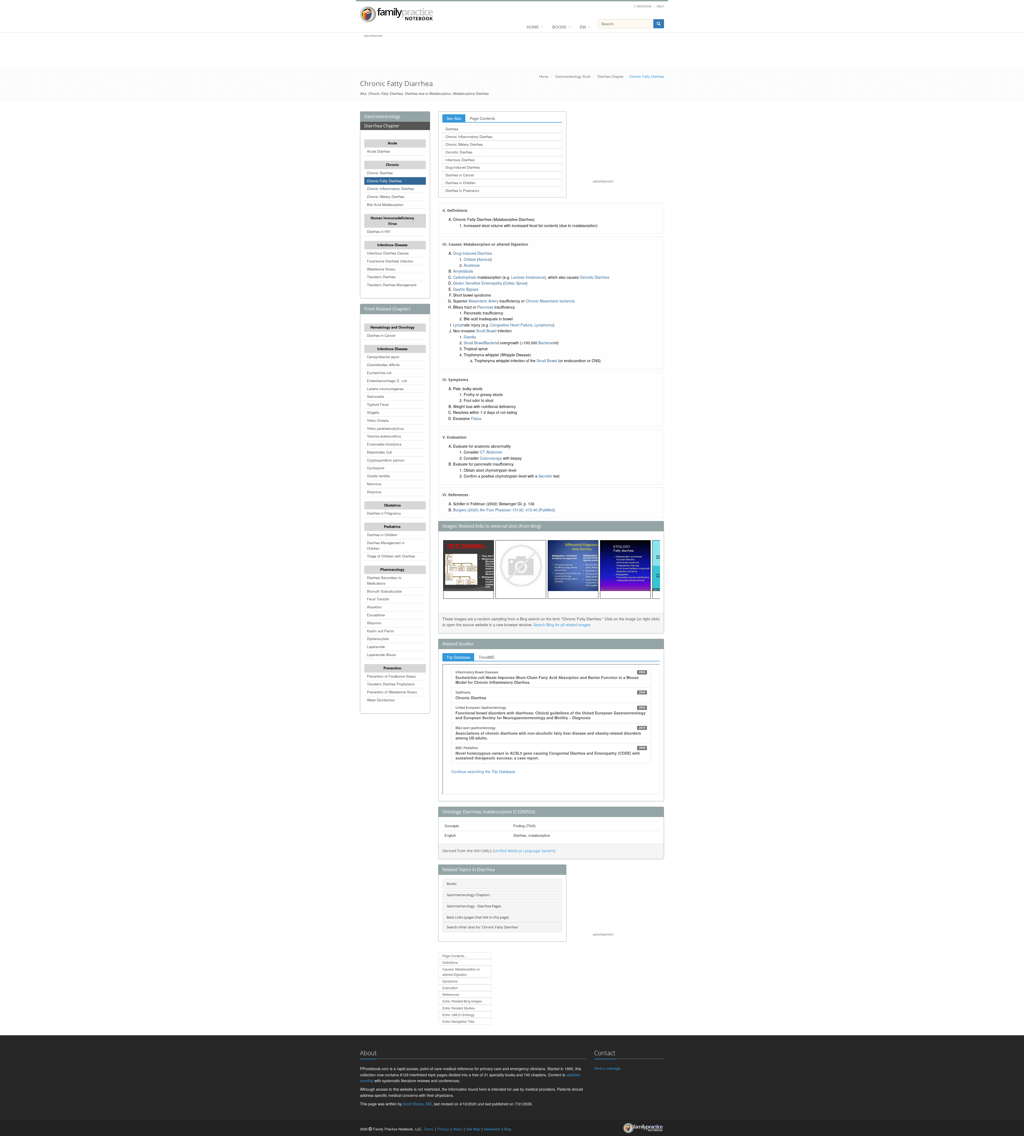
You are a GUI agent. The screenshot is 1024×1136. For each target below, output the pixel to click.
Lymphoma (543, 325)
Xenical (484, 259)
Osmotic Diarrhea (458, 152)
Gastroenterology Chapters (468, 894)
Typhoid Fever (378, 404)
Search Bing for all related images (561, 624)
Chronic (392, 164)
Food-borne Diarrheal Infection (390, 261)
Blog (507, 1128)
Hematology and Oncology (392, 327)
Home (533, 27)
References (450, 994)
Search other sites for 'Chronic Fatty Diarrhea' (482, 927)
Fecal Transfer (378, 598)
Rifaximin (374, 622)
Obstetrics (392, 505)
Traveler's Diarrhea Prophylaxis (391, 683)
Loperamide (376, 646)
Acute (392, 142)
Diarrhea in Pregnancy (384, 513)
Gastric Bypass (465, 289)
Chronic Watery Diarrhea (385, 196)
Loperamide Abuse (381, 654)
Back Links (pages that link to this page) (478, 917)
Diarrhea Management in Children (386, 545)
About (457, 1128)
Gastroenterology (382, 116)
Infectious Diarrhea (459, 159)
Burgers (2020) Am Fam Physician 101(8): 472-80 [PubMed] (504, 509)
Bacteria (491, 342)
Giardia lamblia (378, 475)
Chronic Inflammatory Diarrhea (390, 188)
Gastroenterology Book (573, 76)
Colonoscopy (491, 458)
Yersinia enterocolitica (384, 436)
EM (583, 27)
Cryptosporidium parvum (386, 460)
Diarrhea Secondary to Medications (384, 580)
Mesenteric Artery (483, 301)
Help (660, 6)
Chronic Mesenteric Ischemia (550, 301)
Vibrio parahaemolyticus (385, 428)
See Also (453, 118)
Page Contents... (454, 955)
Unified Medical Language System (524, 850)
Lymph (458, 325)
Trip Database (458, 657)
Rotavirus (374, 491)
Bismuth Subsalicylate (384, 591)
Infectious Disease (392, 244)
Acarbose (472, 265)
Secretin (545, 476)
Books (559, 27)
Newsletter (492, 1128)
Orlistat (470, 259)
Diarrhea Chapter (610, 76)
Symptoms (450, 981)
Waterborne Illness (381, 269)
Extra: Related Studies (458, 1008)
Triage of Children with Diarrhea (391, 556)
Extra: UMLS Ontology (458, 1014)
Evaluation (450, 987)
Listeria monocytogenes (385, 388)
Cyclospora (375, 467)
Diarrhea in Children (382, 534)
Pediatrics (392, 526)
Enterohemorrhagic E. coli (387, 380)
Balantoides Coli (379, 452)
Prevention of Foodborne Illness (391, 676)
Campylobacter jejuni (383, 356)
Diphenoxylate (378, 638)
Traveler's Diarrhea (381, 276)
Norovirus (374, 483)
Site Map (473, 1128)
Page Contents (482, 118)
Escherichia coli (379, 372)
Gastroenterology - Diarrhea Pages (474, 906)
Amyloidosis (463, 271)
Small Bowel (486, 330)
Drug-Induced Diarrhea (462, 167)
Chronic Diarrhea (380, 172)
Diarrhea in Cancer (381, 335)
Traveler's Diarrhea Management (392, 284)
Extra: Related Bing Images (462, 1001)
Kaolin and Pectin (380, 630)
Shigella (373, 412)
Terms (428, 1128)
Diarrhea (451, 128)
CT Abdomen (491, 452)
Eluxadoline (376, 614)
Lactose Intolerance (528, 277)
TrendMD (486, 657)
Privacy (443, 1128)
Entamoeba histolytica (384, 444)
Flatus (476, 418)
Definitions (450, 962)
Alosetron (374, 606)
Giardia (470, 336)
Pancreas (485, 307)
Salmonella (375, 396)
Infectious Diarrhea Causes (388, 253)
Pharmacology (392, 569)
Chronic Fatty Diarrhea (384, 180)
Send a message (607, 1068)
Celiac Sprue (515, 283)
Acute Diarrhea (378, 151)
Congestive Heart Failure (511, 325)
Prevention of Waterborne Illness (392, 691)
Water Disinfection (381, 699)
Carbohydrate (464, 277)
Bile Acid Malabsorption (385, 204)
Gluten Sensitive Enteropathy (477, 283)
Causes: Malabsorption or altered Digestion (461, 971)
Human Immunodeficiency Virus (392, 220)
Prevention (392, 667)
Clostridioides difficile (383, 364)
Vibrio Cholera (378, 420)
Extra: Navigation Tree (458, 1021)
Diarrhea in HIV (378, 231)
